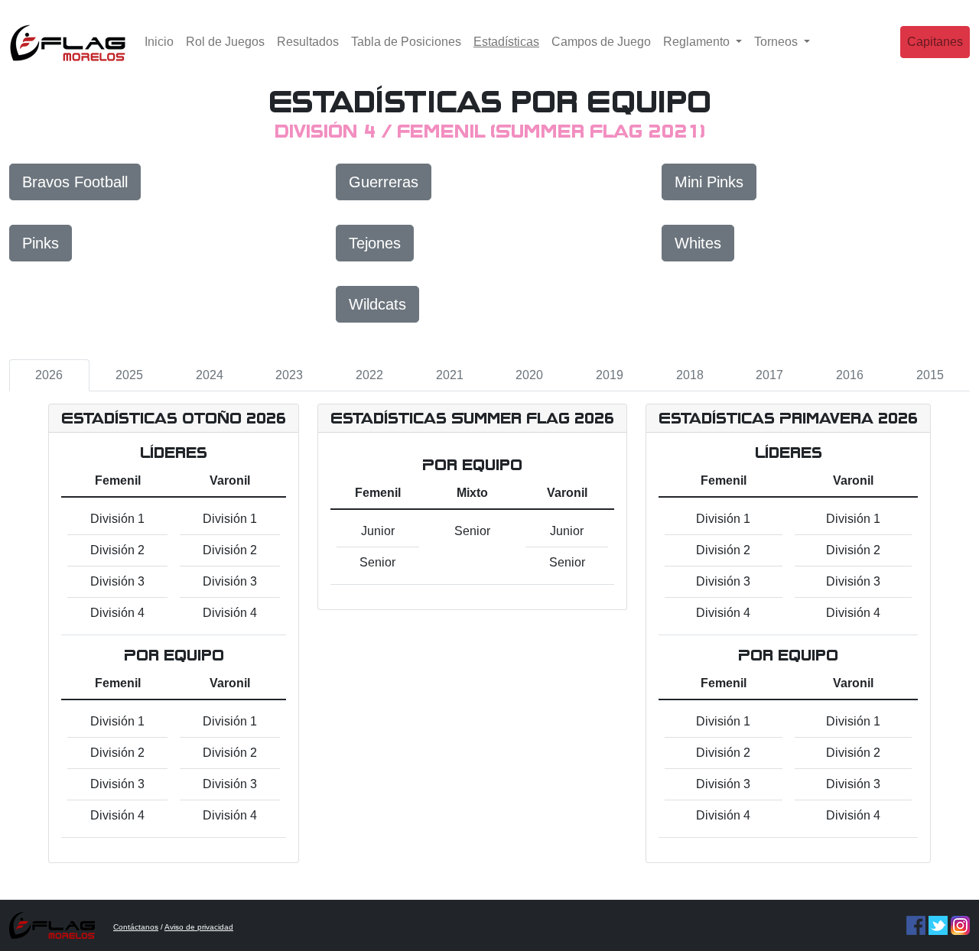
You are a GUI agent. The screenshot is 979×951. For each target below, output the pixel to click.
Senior (377, 562)
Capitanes (935, 41)
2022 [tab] (369, 374)
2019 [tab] (609, 374)
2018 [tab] (690, 374)
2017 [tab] (769, 374)
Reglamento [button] (698, 41)
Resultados (308, 41)
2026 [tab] (49, 374)
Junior (378, 530)
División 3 (117, 581)
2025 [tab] (129, 374)
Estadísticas (509, 41)
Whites (698, 243)
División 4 (117, 612)
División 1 (117, 518)
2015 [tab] (930, 374)
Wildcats (377, 304)
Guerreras (383, 182)
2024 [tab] (209, 374)
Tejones (375, 243)
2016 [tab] (850, 374)
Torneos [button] (777, 41)
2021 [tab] (449, 374)
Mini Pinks (709, 182)
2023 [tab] (289, 374)
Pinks (40, 243)
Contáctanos (135, 927)
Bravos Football (75, 182)
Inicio (159, 41)
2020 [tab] (529, 374)
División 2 (117, 550)
